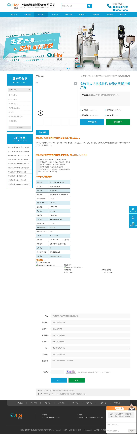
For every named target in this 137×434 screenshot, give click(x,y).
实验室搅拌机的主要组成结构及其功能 (20, 155)
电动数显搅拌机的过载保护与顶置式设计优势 (20, 147)
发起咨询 (132, 431)
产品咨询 (92, 122)
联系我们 (123, 14)
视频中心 (82, 14)
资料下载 (96, 14)
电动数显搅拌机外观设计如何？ (18, 176)
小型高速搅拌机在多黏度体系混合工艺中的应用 (20, 168)
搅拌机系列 (13, 90)
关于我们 (27, 14)
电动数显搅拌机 (14, 108)
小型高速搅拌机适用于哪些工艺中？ (19, 184)
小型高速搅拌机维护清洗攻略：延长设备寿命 (20, 163)
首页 (84, 76)
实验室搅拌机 (13, 103)
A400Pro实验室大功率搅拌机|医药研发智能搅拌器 (58, 390)
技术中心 (68, 14)
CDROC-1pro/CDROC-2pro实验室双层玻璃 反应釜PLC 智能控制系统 (64, 394)
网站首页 (14, 14)
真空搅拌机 (13, 95)
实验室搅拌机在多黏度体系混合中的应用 (20, 159)
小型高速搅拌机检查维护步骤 (17, 180)
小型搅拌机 (13, 121)
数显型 (11, 112)
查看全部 (20, 127)
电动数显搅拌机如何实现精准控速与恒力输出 (20, 151)
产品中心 (41, 14)
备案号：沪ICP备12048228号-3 (72, 430)
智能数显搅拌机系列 (16, 116)
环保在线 (104, 430)
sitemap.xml (88, 430)
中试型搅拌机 (13, 99)
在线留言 (109, 14)
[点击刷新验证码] (71, 372)
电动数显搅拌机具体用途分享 (17, 172)
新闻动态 (55, 14)
